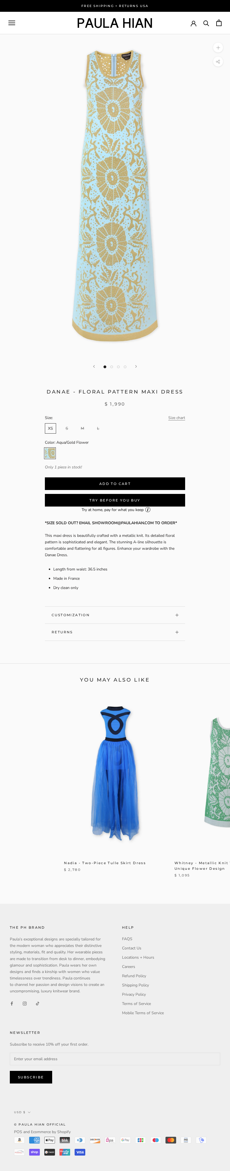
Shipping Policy (135, 985)
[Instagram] (25, 1003)
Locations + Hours (138, 957)
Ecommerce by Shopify (51, 1132)
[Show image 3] (118, 366)
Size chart (176, 417)
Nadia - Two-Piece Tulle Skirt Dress (105, 863)
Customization (71, 615)
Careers (128, 966)
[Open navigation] (11, 22)
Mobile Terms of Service (143, 1013)
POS (18, 1132)
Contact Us (131, 948)
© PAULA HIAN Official (40, 1124)
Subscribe (31, 1077)
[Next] (136, 366)
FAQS (127, 939)
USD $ (20, 1112)
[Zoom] (218, 47)
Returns (62, 632)
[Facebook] (12, 1003)
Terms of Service (136, 1003)
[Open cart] (219, 23)
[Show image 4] (125, 366)
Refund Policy (134, 976)
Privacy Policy (134, 994)
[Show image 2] (111, 366)
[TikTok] (38, 1003)
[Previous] (94, 366)
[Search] (206, 23)
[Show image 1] (105, 366)
